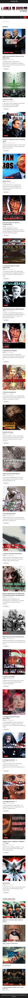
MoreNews (21, 995)
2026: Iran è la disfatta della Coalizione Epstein (14, 909)
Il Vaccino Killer (14, 84)
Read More (6, 69)
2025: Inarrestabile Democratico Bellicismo (14, 41)
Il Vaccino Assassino (14, 377)
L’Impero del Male (14, 662)
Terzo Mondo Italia (14, 498)
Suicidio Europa (14, 417)
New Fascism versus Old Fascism (14, 622)
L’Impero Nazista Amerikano (14, 538)
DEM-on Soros (6, 177)
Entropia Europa (14, 955)
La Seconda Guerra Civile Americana (14, 251)
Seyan (5, 59)
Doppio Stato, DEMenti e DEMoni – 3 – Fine (14, 826)
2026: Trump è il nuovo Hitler (14, 933)
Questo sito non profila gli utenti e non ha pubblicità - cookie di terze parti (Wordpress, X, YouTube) (25, 17)
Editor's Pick (6, 52)
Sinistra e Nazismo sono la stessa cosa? (14, 124)
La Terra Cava (6, 879)
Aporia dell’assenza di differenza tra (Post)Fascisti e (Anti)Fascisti (14, 578)
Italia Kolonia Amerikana (14, 459)
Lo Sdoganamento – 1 (14, 786)
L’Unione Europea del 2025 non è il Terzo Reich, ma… (14, 977)
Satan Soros (14, 166)
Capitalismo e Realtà (14, 335)
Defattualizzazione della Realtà (14, 294)
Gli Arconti (14, 868)
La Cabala (11, 52)
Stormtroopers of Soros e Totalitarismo (14, 208)
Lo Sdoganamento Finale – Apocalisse (14, 702)
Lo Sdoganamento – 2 (14, 745)
